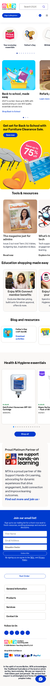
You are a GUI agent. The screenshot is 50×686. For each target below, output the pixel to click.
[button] (40, 679)
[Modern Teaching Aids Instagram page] (17, 633)
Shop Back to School (11, 111)
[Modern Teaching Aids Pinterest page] (22, 633)
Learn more (44, 99)
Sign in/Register (10, 15)
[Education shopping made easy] (20, 280)
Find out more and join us (21, 499)
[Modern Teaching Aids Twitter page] (12, 633)
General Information (16, 589)
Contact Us (12, 616)
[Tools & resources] (20, 216)
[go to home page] (9, 7)
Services (10, 607)
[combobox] (33, 7)
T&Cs (32, 557)
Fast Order (24, 576)
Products (11, 598)
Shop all (25, 434)
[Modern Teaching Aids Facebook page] (6, 633)
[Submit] (43, 7)
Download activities (20, 337)
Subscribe (25, 553)
